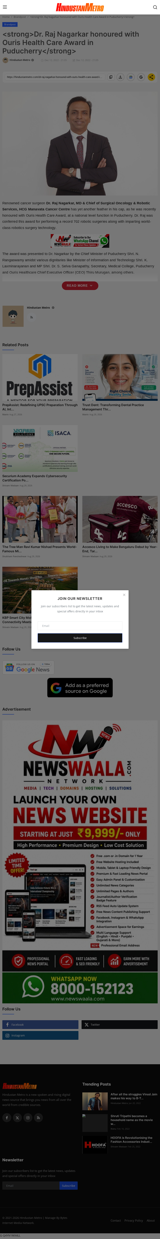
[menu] (5, 7)
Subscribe (80, 638)
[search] (155, 7)
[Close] (124, 594)
